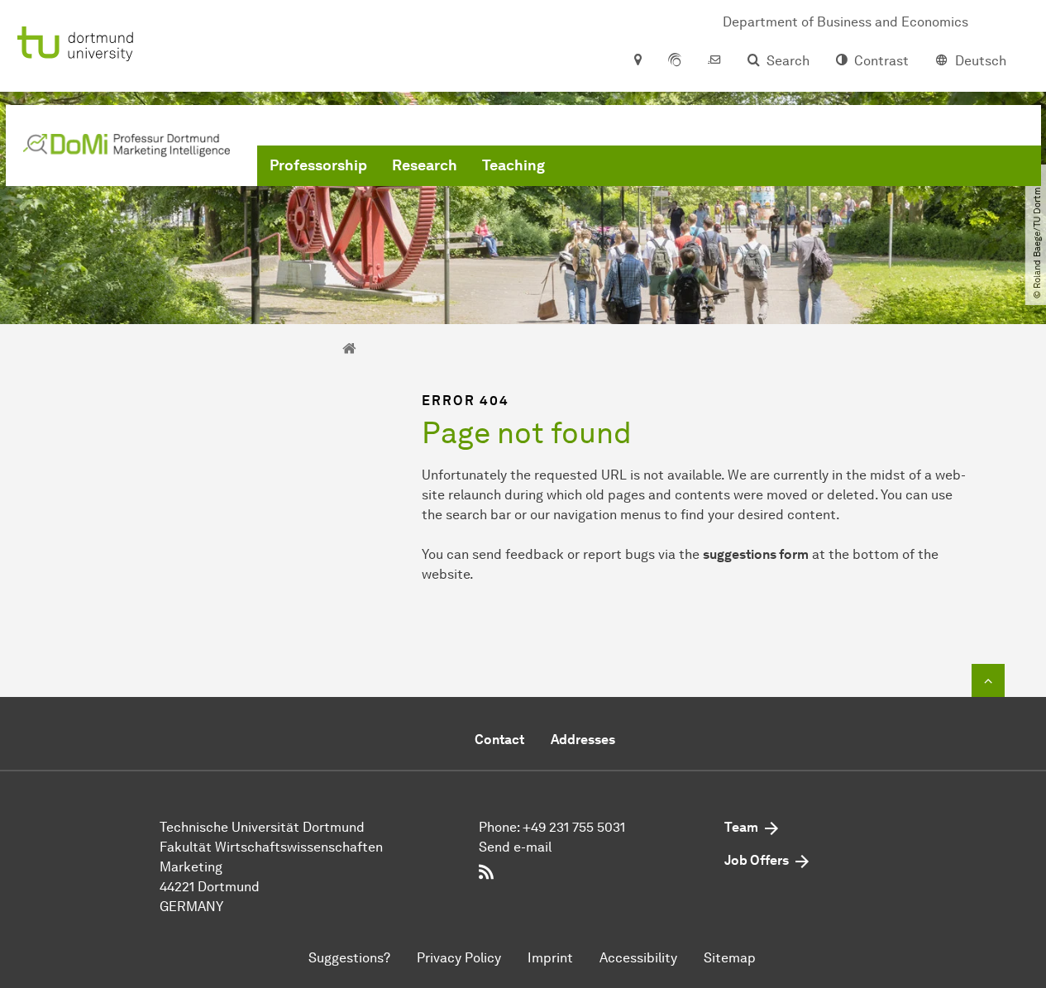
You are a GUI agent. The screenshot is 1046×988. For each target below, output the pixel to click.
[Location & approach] (637, 61)
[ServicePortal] (675, 61)
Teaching (513, 165)
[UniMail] (714, 61)
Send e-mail (515, 847)
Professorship (318, 165)
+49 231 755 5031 (574, 827)
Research (424, 165)
